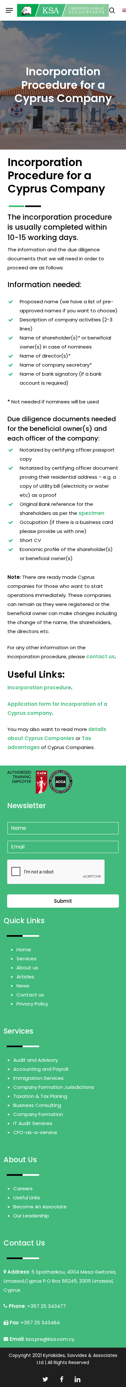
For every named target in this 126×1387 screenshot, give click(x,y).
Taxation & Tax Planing (40, 1096)
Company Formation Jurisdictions (53, 1087)
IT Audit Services (32, 1123)
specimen (91, 513)
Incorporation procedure (39, 687)
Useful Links (26, 1197)
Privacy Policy (32, 1003)
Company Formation (38, 1114)
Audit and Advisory (35, 1060)
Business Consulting (37, 1105)
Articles (25, 976)
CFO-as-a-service (35, 1132)
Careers (23, 1188)
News (22, 985)
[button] (9, 10)
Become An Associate (40, 1206)
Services (26, 958)
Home (23, 949)
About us (27, 967)
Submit (63, 901)
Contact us (30, 994)
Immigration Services (38, 1078)
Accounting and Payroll (40, 1069)
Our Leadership (31, 1215)
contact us (100, 656)
